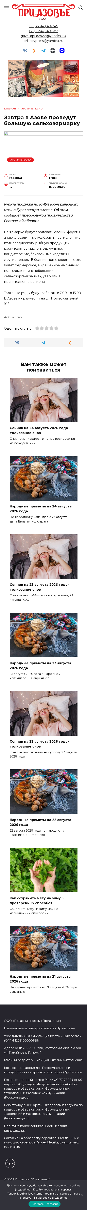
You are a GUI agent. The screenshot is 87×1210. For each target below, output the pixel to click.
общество (14, 317)
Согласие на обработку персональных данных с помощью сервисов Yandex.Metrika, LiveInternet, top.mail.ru (41, 1142)
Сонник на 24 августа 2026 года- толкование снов (39, 430)
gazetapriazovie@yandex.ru (43, 36)
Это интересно (20, 159)
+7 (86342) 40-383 (43, 31)
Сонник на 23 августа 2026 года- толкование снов (39, 587)
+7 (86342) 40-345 (43, 26)
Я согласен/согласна (44, 1204)
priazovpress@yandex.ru (43, 41)
